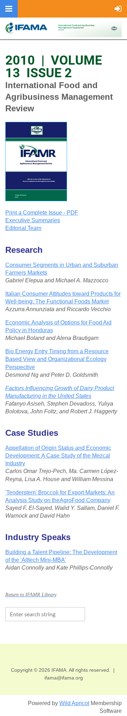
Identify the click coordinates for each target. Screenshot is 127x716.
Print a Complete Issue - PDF (41, 213)
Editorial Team (23, 228)
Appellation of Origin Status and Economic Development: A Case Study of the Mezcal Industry (58, 455)
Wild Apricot (74, 703)
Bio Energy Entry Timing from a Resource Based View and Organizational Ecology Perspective (57, 359)
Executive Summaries (32, 220)
